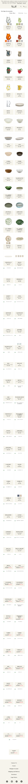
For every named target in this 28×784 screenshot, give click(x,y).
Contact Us (14, 762)
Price (25, 13)
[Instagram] (12, 782)
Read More (19, 3)
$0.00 (25, 6)
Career (14, 765)
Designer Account (14, 768)
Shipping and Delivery (14, 771)
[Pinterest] (17, 782)
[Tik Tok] (21, 782)
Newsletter (14, 774)
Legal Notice (14, 777)
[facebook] (7, 782)
